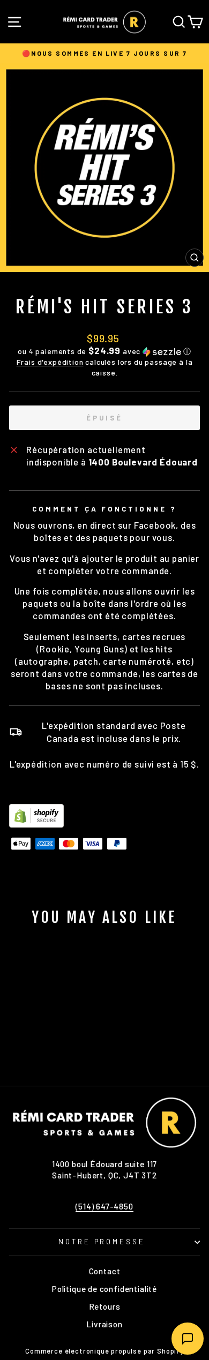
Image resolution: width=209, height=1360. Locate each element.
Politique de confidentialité (104, 1289)
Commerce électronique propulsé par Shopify (104, 1351)
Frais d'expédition (50, 361)
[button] (104, 351)
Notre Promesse (102, 1241)
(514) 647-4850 (104, 1206)
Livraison (104, 1324)
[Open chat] (187, 1339)
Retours (105, 1306)
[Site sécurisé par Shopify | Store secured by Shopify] (104, 816)
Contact (105, 1271)
